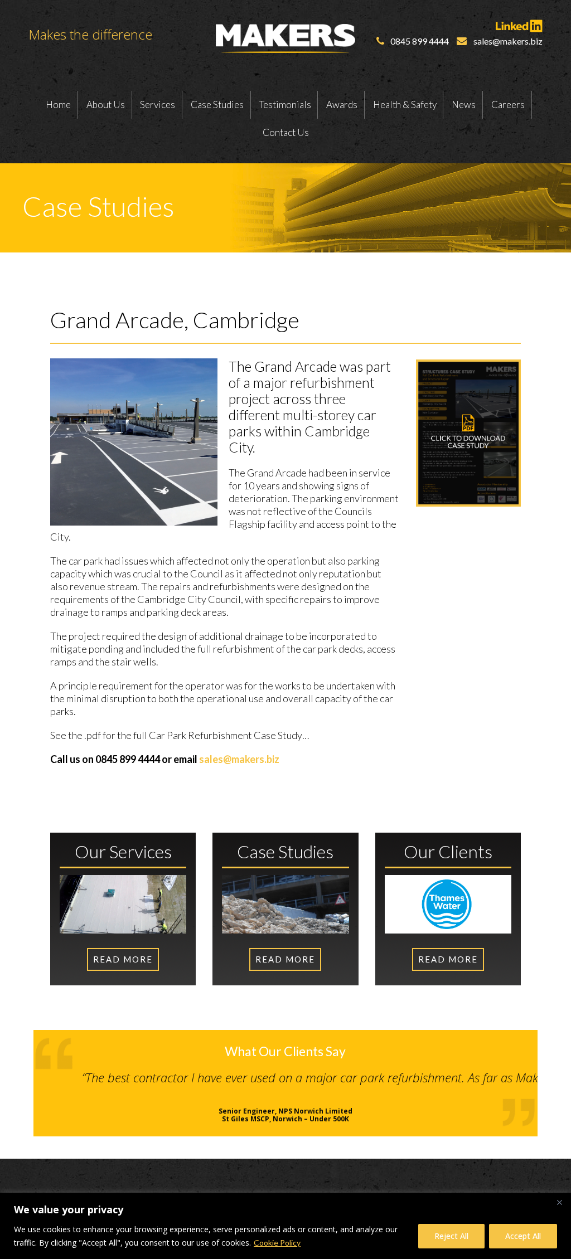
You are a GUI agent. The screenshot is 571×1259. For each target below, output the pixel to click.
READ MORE (123, 959)
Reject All (451, 1236)
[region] (285, 1226)
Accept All (523, 1236)
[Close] (559, 1202)
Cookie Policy (277, 1242)
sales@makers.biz (239, 759)
